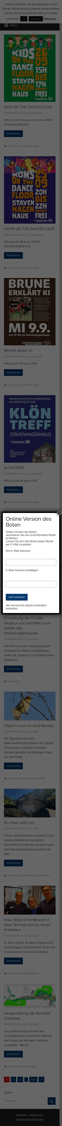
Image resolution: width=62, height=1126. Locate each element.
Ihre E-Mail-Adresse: (18, 550)
